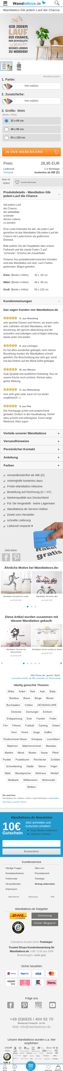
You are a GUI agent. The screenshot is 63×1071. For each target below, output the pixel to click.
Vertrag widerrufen (45, 884)
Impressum (11, 889)
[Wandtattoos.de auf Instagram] (38, 1005)
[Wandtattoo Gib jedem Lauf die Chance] (31, 36)
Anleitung (45, 915)
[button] (28, 606)
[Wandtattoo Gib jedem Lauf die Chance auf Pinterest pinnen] (15, 557)
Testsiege (39, 878)
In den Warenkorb (24, 152)
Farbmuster (12, 878)
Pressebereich (42, 873)
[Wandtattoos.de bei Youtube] (52, 1005)
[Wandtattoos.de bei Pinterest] (24, 1005)
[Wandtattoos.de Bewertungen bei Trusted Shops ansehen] (18, 932)
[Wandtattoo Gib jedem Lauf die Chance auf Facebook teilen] (5, 557)
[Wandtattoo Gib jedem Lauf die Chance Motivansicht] (19, 66)
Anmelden (31, 851)
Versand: (8, 172)
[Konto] (5, 1067)
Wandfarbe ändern (51, 76)
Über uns (39, 868)
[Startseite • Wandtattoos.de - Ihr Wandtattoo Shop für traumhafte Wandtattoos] (28, 3)
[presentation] (2, 663)
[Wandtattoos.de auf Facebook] (10, 1005)
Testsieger (46, 942)
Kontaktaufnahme (15, 873)
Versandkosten (13, 884)
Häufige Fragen (14, 868)
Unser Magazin (45, 923)
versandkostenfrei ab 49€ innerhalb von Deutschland (36, 678)
